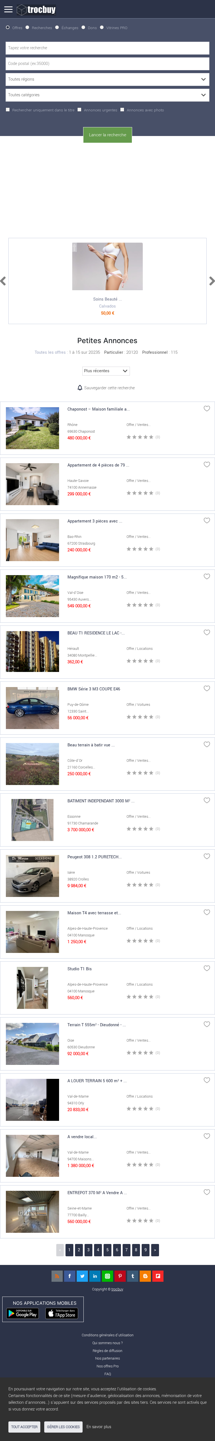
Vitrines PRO (116, 28)
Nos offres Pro (108, 1366)
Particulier (113, 352)
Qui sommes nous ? (107, 1343)
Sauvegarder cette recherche (109, 388)
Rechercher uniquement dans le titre (43, 110)
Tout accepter (24, 1427)
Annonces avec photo (145, 110)
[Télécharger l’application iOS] (64, 1313)
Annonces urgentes (100, 110)
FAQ (107, 1374)
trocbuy (117, 1289)
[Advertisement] (107, 189)
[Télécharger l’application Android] (25, 1313)
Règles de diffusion (107, 1350)
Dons (92, 28)
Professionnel (155, 352)
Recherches (42, 28)
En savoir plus (99, 1427)
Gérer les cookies (63, 1427)
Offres (17, 28)
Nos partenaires (107, 1358)
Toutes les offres (50, 352)
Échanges (70, 28)
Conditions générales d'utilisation (108, 1335)
